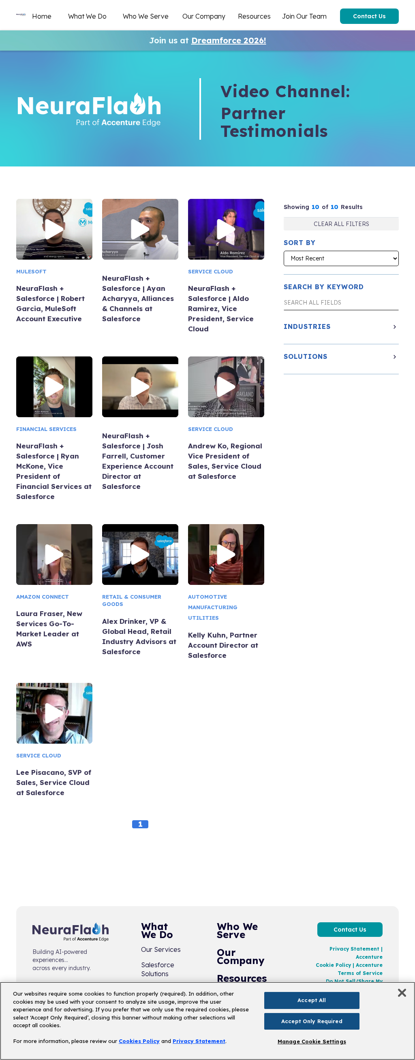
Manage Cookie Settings (312, 1041)
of (325, 207)
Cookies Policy (139, 1041)
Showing (296, 207)
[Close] (402, 993)
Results (352, 207)
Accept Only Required (311, 1021)
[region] (207, 1021)
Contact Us (369, 16)
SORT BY (300, 243)
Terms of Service (360, 973)
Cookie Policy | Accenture (349, 965)
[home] (21, 16)
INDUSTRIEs (307, 326)
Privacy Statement (199, 1041)
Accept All (311, 1000)
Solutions (305, 356)
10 (315, 207)
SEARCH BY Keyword (324, 287)
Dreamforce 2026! (228, 40)
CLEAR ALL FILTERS (341, 224)
